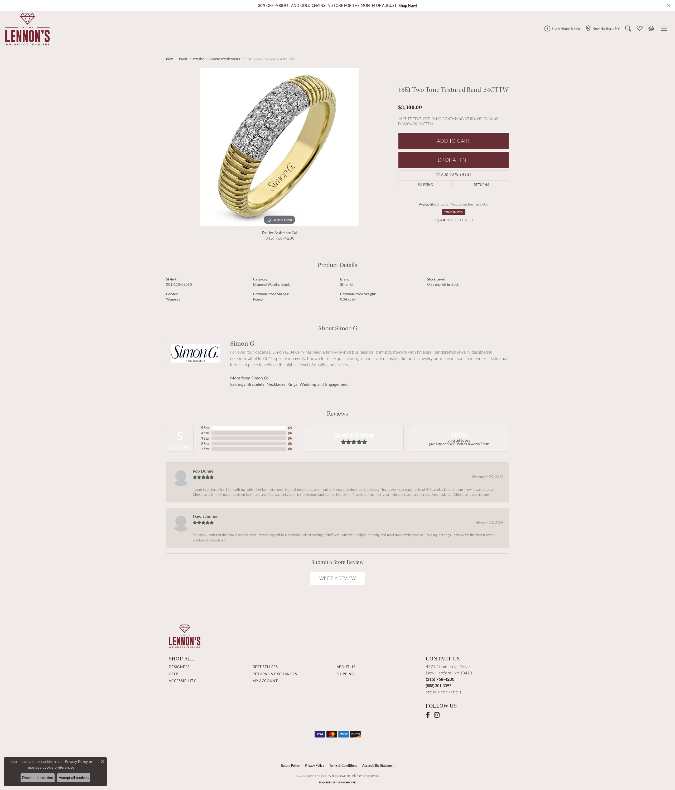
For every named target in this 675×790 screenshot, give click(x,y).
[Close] (668, 5)
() (290, 428)
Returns (481, 185)
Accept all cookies (74, 777)
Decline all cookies (37, 777)
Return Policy (290, 765)
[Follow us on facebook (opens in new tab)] (428, 715)
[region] (279, 147)
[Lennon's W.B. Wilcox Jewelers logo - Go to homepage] (26, 28)
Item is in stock (453, 212)
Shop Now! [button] (408, 5)
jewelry (183, 59)
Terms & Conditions (343, 765)
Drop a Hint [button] (453, 159)
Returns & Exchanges (275, 674)
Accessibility (182, 681)
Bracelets (255, 384)
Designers (179, 667)
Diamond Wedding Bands (224, 59)
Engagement (336, 384)
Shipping (425, 185)
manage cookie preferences (51, 767)
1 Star (205, 449)
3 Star (205, 438)
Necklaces (276, 384)
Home (169, 59)
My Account (265, 681)
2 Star (205, 443)
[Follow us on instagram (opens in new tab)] (437, 715)
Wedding (198, 59)
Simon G (346, 284)
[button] (628, 28)
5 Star (205, 428)
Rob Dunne (203, 471)
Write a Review (337, 578)
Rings (292, 384)
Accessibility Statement (378, 765)
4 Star (205, 433)
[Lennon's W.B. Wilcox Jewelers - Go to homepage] (184, 635)
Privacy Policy (314, 765)
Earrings (237, 384)
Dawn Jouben (206, 516)
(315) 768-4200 (279, 238)
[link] (562, 28)
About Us (346, 667)
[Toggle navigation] (664, 28)
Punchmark (347, 782)
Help (173, 674)
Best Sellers (265, 667)
